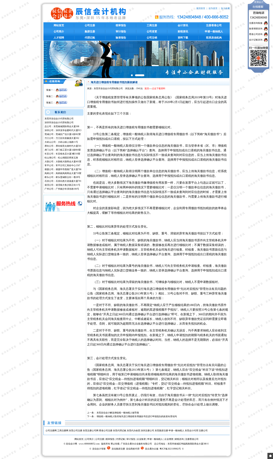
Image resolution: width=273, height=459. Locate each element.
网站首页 (59, 25)
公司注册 (90, 25)
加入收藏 (225, 8)
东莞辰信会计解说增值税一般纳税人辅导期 (118, 412)
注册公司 (203, 430)
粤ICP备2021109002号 (170, 448)
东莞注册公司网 (90, 430)
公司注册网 (51, 430)
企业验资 (141, 439)
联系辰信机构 (214, 37)
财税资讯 (183, 31)
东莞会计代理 (191, 430)
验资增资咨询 (255, 28)
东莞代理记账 (119, 430)
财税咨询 (179, 439)
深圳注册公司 (147, 430)
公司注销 (152, 37)
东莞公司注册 (75, 430)
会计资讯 (183, 25)
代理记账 (90, 37)
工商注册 (152, 25)
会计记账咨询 (255, 39)
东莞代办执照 (133, 430)
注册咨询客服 (255, 23)
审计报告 (121, 31)
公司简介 (59, 31)
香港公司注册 (105, 430)
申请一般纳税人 (214, 31)
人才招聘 (59, 37)
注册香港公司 (214, 25)
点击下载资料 (158, 88)
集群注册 (90, 31)
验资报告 (121, 37)
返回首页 (200, 8)
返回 (146, 88)
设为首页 (213, 8)
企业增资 (168, 439)
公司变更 (152, 31)
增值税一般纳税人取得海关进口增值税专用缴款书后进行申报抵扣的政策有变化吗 (137, 416)
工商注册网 (62, 430)
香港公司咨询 (255, 34)
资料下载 (183, 37)
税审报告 (121, 25)
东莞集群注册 (161, 430)
